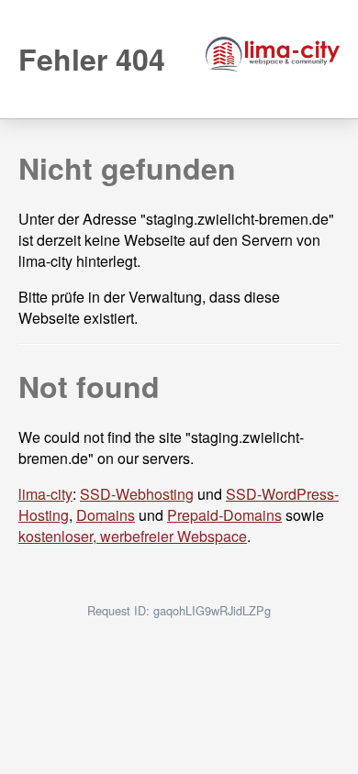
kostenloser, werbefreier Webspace (132, 536)
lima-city (45, 493)
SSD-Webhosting (137, 493)
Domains (105, 514)
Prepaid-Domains (224, 514)
